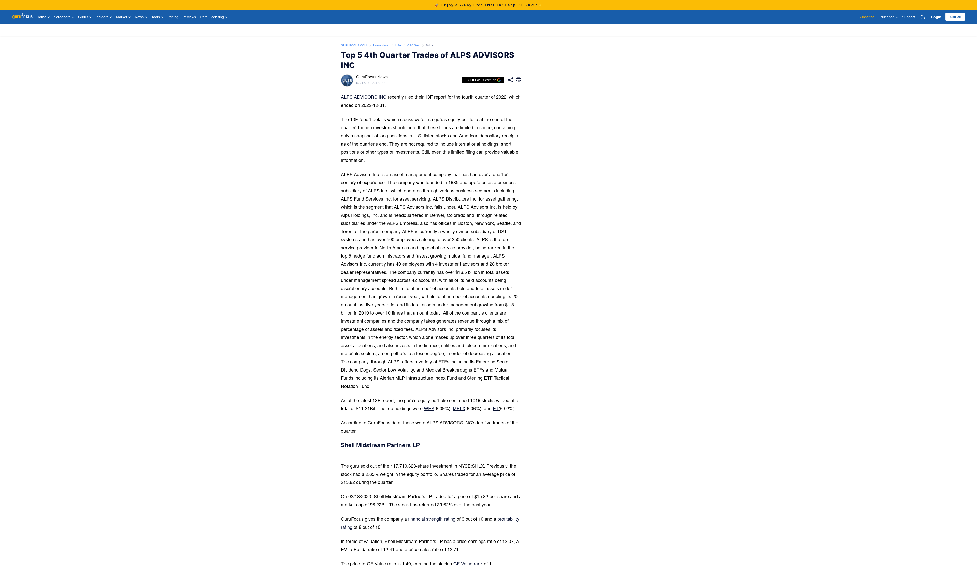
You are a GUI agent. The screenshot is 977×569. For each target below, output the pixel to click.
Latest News (381, 45)
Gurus (83, 17)
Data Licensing (212, 17)
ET (496, 408)
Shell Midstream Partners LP (380, 445)
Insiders (102, 17)
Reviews (189, 17)
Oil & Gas (413, 45)
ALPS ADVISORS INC (363, 96)
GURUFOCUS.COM (354, 45)
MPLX (459, 408)
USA (398, 45)
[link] (354, 45)
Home (42, 17)
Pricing (172, 17)
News (140, 17)
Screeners (62, 17)
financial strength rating (431, 518)
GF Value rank (468, 563)
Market (122, 17)
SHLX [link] (429, 45)
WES (429, 408)
